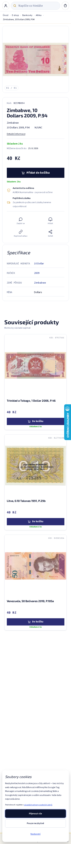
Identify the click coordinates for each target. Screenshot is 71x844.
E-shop (15, 15)
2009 (36, 273)
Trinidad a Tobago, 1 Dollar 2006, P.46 (31, 400)
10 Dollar (39, 263)
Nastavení (35, 834)
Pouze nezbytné (35, 823)
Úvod (5, 15)
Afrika (38, 15)
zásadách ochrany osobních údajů (38, 804)
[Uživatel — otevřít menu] (5, 6)
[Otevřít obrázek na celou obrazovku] (35, 59)
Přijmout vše (35, 813)
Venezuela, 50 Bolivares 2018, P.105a (30, 601)
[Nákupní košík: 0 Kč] (65, 6)
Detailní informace (16, 134)
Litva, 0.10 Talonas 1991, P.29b (26, 500)
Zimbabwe (40, 283)
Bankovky (27, 15)
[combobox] (38, 5)
